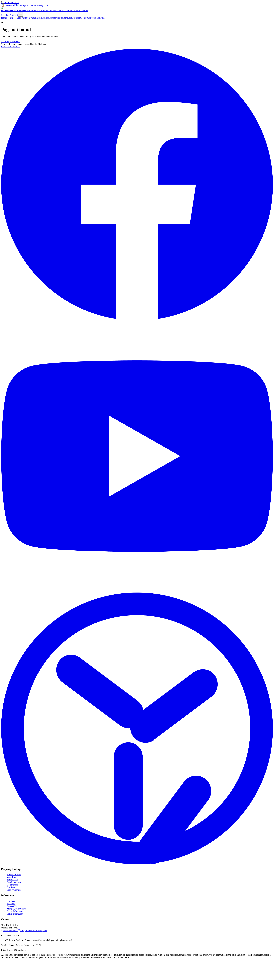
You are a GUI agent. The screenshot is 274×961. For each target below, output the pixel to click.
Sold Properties (14, 890)
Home (4, 10)
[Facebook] (15, 5)
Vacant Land (36, 10)
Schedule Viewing (9, 15)
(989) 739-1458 (10, 930)
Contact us (15, 41)
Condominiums (14, 882)
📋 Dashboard (7, 5)
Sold (70, 10)
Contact (84, 10)
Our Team (76, 10)
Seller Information (15, 914)
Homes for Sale (14, 10)
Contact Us (12, 906)
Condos (45, 10)
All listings (6, 41)
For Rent (64, 10)
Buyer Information (15, 911)
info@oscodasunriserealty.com (33, 930)
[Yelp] (137, 863)
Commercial (54, 10)
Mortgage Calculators (16, 908)
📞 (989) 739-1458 (10, 2)
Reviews (11, 903)
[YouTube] (137, 591)
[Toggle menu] (20, 14)
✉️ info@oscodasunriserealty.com (32, 5)
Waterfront (25, 10)
